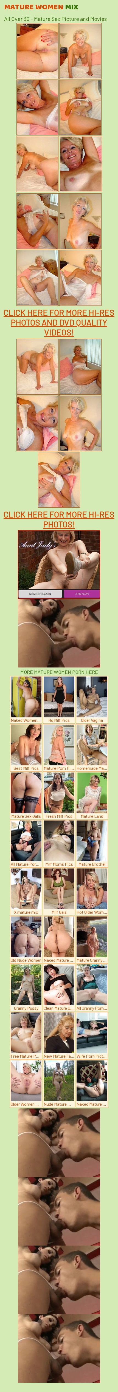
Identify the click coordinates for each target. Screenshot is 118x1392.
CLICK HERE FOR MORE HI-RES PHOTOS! (59, 519)
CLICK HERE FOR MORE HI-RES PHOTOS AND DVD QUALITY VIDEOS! (59, 322)
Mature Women (41, 7)
